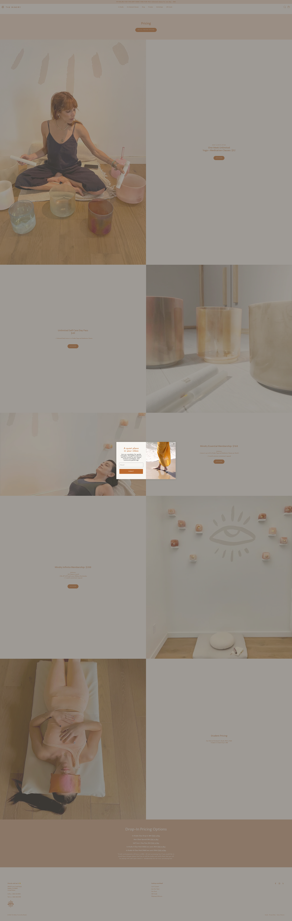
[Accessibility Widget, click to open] (288, 917)
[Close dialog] (174, 444)
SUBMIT (131, 471)
